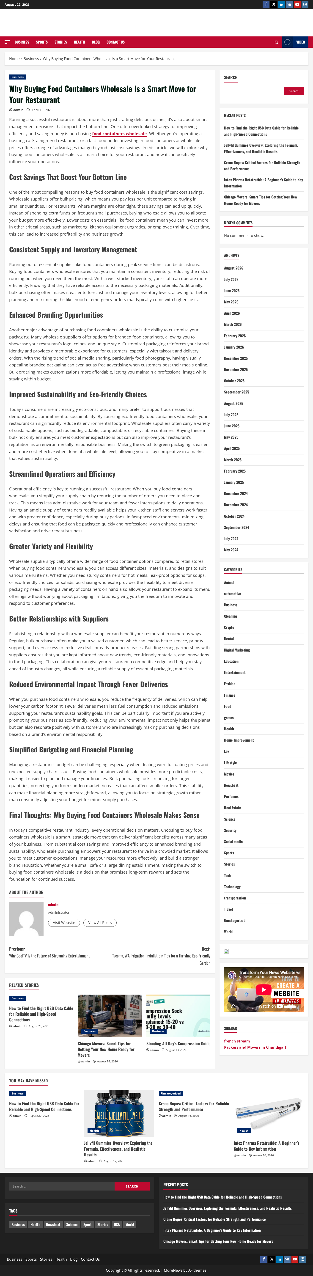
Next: (161, 956)
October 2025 (234, 380)
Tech (227, 875)
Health (79, 42)
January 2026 (234, 347)
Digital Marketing (237, 650)
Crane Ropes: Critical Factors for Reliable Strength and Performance (194, 1106)
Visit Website (64, 922)
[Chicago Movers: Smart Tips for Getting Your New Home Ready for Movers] (110, 1016)
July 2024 (231, 538)
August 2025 (233, 403)
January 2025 (234, 482)
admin (18, 110)
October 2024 (234, 516)
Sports (42, 42)
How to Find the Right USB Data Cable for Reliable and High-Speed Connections (41, 1014)
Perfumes (231, 796)
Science (230, 819)
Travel (228, 909)
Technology (232, 886)
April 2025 (232, 448)
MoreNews (173, 1270)
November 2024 (236, 504)
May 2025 (231, 437)
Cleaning (230, 616)
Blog (96, 42)
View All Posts (100, 922)
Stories (61, 42)
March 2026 (233, 324)
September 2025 (236, 392)
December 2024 (236, 493)
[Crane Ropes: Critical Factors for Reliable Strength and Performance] (194, 1093)
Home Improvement (239, 740)
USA (117, 1224)
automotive (232, 593)
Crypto (229, 627)
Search (231, 77)
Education (231, 661)
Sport (87, 1224)
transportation (235, 898)
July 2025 (231, 414)
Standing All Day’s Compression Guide (178, 1043)
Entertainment (235, 672)
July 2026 (231, 279)
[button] (7, 42)
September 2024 (236, 527)
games (229, 717)
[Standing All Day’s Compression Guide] (178, 1016)
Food (227, 706)
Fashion (229, 683)
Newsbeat (231, 785)
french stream (237, 1041)
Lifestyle (230, 762)
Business (22, 42)
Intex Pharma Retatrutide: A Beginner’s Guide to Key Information (266, 1146)
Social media (233, 841)
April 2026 (232, 313)
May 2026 (231, 302)
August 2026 (233, 268)
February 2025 (235, 471)
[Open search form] (276, 42)
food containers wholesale (119, 133)
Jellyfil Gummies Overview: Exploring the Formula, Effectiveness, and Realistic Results (118, 1148)
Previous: (49, 952)
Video (300, 42)
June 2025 (231, 426)
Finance (229, 695)
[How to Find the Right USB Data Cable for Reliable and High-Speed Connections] (41, 998)
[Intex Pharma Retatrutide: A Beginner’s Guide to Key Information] (269, 1113)
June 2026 (232, 290)
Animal (229, 582)
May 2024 (231, 550)
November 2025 (236, 369)
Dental (229, 638)
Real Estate (232, 807)
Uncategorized (234, 920)
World (228, 931)
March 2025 (233, 459)
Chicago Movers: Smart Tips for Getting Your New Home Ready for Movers (106, 1049)
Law (227, 751)
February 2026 (235, 335)
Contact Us (116, 42)
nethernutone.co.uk (156, 23)
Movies (229, 774)
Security (230, 830)
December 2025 (236, 358)
